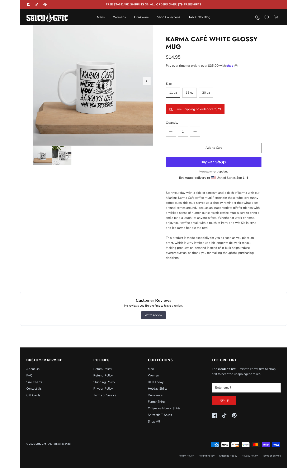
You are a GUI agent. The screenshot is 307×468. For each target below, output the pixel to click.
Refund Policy (103, 375)
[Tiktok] (37, 4)
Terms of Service (104, 395)
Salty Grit (41, 443)
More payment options (213, 172)
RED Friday (156, 382)
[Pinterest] (45, 4)
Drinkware (141, 17)
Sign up (223, 400)
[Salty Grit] (47, 17)
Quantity (172, 123)
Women (153, 375)
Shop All (154, 421)
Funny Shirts (156, 402)
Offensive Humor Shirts (164, 408)
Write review (153, 315)
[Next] (146, 81)
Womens (119, 17)
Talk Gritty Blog (199, 17)
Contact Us (34, 388)
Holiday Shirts (157, 388)
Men (151, 369)
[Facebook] (29, 4)
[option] (93, 85)
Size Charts (34, 382)
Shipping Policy (104, 382)
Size (169, 84)
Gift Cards (33, 395)
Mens (101, 17)
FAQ (29, 375)
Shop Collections (168, 17)
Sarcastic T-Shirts (160, 415)
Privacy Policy (103, 388)
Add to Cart (214, 148)
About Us (32, 369)
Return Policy (102, 369)
